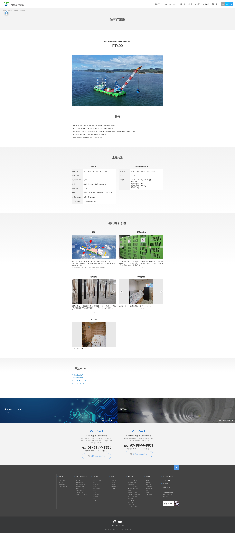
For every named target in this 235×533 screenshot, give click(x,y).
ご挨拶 (147, 480)
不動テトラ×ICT (80, 488)
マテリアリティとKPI (133, 486)
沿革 (147, 490)
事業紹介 (10, 10)
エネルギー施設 (97, 480)
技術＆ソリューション (82, 476)
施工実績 (182, 4)
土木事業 (16, 10)
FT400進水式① (76, 375)
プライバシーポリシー (168, 492)
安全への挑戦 (131, 500)
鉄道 (94, 490)
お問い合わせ (166, 487)
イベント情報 (166, 480)
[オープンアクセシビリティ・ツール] (6, 13)
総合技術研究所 (80, 486)
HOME (4, 10)
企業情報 (148, 476)
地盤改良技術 (79, 482)
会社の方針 (148, 484)
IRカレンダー (114, 488)
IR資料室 (113, 482)
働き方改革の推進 (132, 496)
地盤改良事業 (62, 484)
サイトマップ (166, 496)
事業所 (147, 492)
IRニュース (113, 480)
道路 (94, 492)
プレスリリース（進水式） (80, 383)
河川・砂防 (96, 484)
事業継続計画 (149, 486)
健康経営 (130, 498)
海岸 (94, 482)
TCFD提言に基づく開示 (134, 494)
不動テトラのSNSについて (117, 525)
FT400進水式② (76, 378)
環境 (129, 490)
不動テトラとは (62, 480)
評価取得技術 (79, 492)
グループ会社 (149, 494)
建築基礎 (95, 496)
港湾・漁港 (96, 494)
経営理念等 (148, 482)
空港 (94, 486)
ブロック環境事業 (63, 486)
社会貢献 (130, 502)
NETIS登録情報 (80, 490)
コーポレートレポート (133, 506)
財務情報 (113, 484)
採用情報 (214, 4)
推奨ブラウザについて (168, 494)
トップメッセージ (132, 480)
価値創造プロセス (132, 482)
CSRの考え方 (131, 484)
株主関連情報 (114, 486)
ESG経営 (130, 476)
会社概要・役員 (149, 488)
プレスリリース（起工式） (80, 380)
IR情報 (112, 476)
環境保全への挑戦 (132, 492)
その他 (95, 500)
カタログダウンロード (81, 494)
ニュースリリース (168, 476)
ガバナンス (131, 504)
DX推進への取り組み (133, 488)
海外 (94, 498)
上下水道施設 (96, 488)
